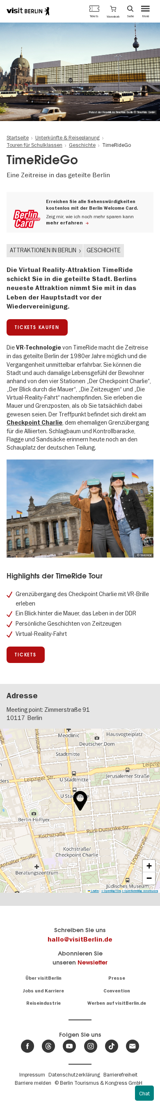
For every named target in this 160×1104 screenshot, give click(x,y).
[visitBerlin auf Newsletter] (132, 1046)
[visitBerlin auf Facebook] (27, 1046)
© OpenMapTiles (111, 891)
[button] (113, 11)
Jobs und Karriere (43, 991)
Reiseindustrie (43, 1003)
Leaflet (94, 891)
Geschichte (104, 250)
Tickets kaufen (37, 327)
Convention (116, 991)
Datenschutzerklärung (74, 1074)
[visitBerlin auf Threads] (48, 1046)
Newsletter (92, 962)
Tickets (26, 655)
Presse (116, 978)
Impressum (32, 1074)
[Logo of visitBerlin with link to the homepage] (28, 11)
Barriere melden (33, 1082)
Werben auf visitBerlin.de (116, 1003)
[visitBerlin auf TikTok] (111, 1046)
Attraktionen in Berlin (43, 250)
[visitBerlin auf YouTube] (69, 1046)
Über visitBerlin (43, 978)
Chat (144, 1093)
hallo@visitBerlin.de (80, 939)
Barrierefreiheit (120, 1074)
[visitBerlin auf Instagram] (90, 1046)
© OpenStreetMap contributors (140, 891)
